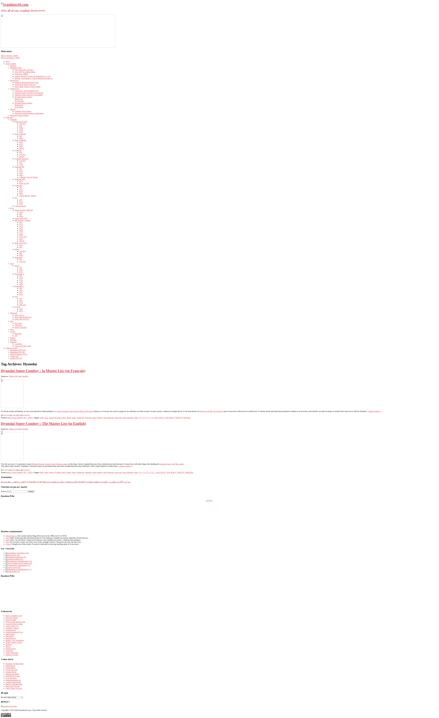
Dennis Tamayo (11, 536)
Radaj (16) (16, 572)
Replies (187, 418)
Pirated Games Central (13, 642)
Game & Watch (20, 206)
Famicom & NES (21, 122)
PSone (17, 266)
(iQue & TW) (24, 183)
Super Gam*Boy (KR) (23, 346)
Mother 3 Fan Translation (14, 640)
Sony (12, 264)
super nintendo (127, 418)
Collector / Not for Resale (28, 177)
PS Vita (17, 307)
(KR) (21, 132)
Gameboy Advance (22, 159)
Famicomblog (10, 668)
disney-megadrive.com (13, 616)
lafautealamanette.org (13, 680)
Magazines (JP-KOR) (18, 350)
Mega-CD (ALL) (21, 243)
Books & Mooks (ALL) (18, 354)
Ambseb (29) (18, 559)
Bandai (12, 338)
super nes (118, 418)
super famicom (108, 418)
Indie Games (10, 634)
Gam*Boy (18, 344)
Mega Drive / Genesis (22, 220)
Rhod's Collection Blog (13, 684)
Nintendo (13, 120)
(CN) (21, 165)
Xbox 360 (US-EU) (22, 319)
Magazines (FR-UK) (17, 352)
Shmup (8, 647)
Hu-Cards (18, 323)
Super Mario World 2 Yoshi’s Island (27, 87)
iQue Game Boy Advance (24, 70)
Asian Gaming (10, 64)
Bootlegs (13, 66)
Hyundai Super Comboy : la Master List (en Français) (43, 371)
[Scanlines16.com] (14, 4)
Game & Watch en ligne (14, 624)
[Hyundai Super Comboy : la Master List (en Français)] (12, 407)
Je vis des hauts (11, 678)
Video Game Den (11, 653)
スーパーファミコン (147, 472)
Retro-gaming (17, 418)
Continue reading (374, 411)
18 (2, 431)
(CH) (21, 130)
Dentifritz (24, 376)
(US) (21, 144)
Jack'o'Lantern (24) (25, 563)
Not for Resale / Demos (27, 196)
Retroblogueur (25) (25, 561)
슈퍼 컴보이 (169, 418)
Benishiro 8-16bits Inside (14, 664)
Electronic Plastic (11, 618)
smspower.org (10, 649)
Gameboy (18, 150)
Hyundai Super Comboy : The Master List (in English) (43, 423)
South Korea (14, 89)
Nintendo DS (19, 167)
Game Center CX (11, 626)
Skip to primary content (9, 56)
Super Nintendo (20, 140)
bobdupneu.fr (10, 666)
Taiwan (12, 109)
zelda (136, 418)
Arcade (12, 332)
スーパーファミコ (146, 418)
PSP (16, 297)
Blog (10, 418)
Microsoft (13, 313)
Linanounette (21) (23, 565)
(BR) (21, 235)
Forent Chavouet (11, 670)
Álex (7, 542)
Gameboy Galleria (12, 628)
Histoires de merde (12, 674)
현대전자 (179, 418)
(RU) (21, 239)
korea (64, 418)
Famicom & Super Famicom (25, 85)
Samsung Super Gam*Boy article (172, 464)
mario (74, 418)
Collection (9, 117)
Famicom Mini (10, 620)
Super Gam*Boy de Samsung (212, 411)
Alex (7, 538)
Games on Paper (11, 348)
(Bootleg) (18, 334)
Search (3, 491)
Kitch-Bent (9, 636)
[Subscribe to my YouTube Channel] (436, 33)
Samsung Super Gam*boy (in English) (29, 95)
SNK (12, 330)
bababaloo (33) (20, 557)
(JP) (20, 126)
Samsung (13, 342)
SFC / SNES (28, 418)
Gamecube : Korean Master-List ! (27, 91)
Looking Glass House (13, 682)
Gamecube (18, 185)
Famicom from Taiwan (23, 111)
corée (46, 418)
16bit (41, 418)
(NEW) (22, 241)
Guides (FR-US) (16, 358)
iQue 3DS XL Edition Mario (25, 72)
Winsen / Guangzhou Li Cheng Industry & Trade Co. (34, 78)
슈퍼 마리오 (159, 418)
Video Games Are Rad (13, 688)
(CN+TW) (23, 237)
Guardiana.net (10, 630)
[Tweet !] (436, 27)
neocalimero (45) (22, 553)
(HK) (21, 128)
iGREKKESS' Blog (12, 676)
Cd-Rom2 (18, 325)
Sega (12, 208)
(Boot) (21, 148)
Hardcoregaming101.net (14, 632)
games (51, 418)
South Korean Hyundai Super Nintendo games (51, 464)
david (7, 540)
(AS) (21, 229)
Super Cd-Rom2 (21, 327)
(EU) (21, 142)
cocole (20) (16, 567)
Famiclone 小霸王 (21, 74)
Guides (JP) (14, 356)
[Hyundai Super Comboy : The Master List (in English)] (12, 460)
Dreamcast (18, 257)
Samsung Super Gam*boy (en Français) (29, 93)
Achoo (7, 544)
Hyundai (13, 340)
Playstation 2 (19, 274)
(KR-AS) (22, 305)
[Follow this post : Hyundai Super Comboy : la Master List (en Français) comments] (18, 415)
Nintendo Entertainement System (26, 82)
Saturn (17, 249)
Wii (16, 198)
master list (80, 418)
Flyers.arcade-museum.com (15, 622)
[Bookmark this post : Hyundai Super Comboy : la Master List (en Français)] (25, 415)
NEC (12, 321)
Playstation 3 (19, 286)
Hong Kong (14, 80)
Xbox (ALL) (19, 315)
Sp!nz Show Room (12, 686)
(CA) (21, 233)
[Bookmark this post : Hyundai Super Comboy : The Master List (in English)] (25, 470)
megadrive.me (10, 638)
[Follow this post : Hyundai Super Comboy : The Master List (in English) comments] (18, 470)
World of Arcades (11, 655)
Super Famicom (20, 134)
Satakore (8, 644)
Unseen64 (9, 651)
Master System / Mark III (24, 210)
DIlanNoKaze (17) (24, 569)
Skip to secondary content (10, 58)
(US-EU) (22, 124)
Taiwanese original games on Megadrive (29, 113)
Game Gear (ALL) (21, 218)
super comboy (97, 418)
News (7, 62)
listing (69, 418)
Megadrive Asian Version (19, 115)
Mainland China (16, 68)
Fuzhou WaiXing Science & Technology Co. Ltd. (33, 76)
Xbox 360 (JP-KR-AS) (23, 317)
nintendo (88, 418)
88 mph (3, 697)
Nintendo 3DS (20, 179)
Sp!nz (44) (16, 555)
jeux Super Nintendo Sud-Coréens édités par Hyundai (73, 411)
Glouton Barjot (10, 672)
